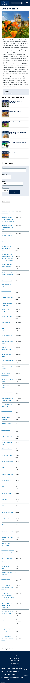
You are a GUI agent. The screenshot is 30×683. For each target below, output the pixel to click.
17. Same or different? (7, 449)
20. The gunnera (6, 430)
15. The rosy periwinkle (7, 461)
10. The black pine (6, 486)
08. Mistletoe (5, 499)
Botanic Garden (8, 93)
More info (3, 682)
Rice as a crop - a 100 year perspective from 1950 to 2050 (7, 605)
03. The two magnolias (7, 531)
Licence (4, 181)
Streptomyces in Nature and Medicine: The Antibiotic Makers (7, 630)
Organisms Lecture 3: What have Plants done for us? (7, 227)
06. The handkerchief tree (8, 512)
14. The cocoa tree (6, 467)
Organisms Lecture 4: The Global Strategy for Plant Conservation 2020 (8, 219)
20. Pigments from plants (8, 297)
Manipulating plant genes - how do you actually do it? (8, 551)
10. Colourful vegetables (8, 360)
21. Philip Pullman (6, 423)
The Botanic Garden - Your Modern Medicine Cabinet (7, 638)
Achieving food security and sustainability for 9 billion (7, 560)
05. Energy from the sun (7, 392)
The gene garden (6, 579)
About (15, 655)
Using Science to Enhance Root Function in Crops (7, 587)
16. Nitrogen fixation (6, 322)
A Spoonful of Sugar (6, 619)
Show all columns (5, 201)
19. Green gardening (7, 436)
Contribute (15, 661)
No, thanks (26, 674)
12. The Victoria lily (6, 480)
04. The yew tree (6, 524)
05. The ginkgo (5, 518)
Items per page (5, 187)
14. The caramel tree (7, 335)
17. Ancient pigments (7, 316)
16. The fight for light (7, 455)
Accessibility (15, 658)
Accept (26, 669)
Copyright (15, 663)
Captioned (4, 174)
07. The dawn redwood (7, 505)
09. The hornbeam (6, 493)
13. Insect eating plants (7, 474)
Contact (15, 666)
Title (3, 167)
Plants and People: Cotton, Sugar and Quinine (6, 248)
